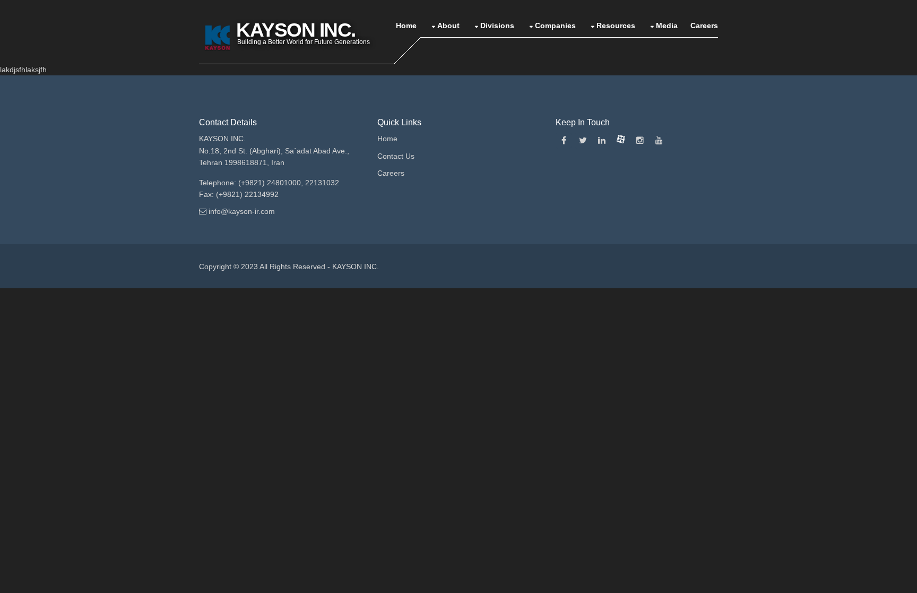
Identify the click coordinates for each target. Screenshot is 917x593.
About (448, 25)
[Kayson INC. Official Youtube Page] (659, 141)
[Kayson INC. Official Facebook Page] (564, 141)
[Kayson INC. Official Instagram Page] (640, 141)
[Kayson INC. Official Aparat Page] (621, 141)
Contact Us (395, 156)
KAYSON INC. (355, 266)
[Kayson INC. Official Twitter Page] (583, 141)
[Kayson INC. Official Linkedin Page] (602, 141)
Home (406, 25)
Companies (555, 25)
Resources (615, 25)
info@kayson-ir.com (242, 211)
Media (667, 25)
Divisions (497, 25)
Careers (704, 25)
